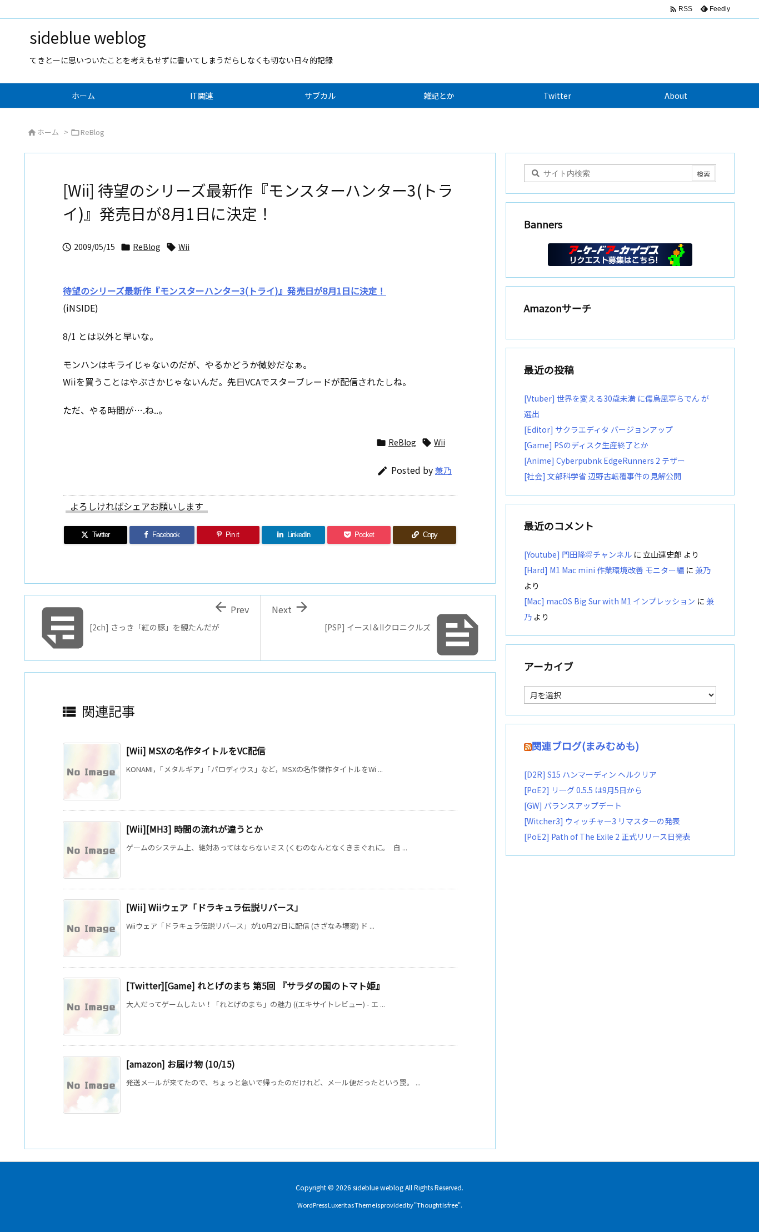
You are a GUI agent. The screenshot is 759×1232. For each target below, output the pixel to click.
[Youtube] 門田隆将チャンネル (578, 554)
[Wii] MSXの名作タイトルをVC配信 (196, 750)
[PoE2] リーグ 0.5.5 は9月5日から (583, 789)
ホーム (48, 132)
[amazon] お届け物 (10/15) (180, 1063)
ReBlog (92, 132)
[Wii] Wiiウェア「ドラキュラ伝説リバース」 (214, 907)
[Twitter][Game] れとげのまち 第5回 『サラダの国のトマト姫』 (255, 985)
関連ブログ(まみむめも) (585, 745)
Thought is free (437, 1204)
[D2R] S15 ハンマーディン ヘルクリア (590, 774)
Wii (183, 246)
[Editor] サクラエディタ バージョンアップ (598, 429)
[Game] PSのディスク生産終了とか (586, 444)
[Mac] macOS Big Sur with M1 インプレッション (609, 601)
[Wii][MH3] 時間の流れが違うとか (194, 828)
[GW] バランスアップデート (573, 805)
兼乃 (443, 470)
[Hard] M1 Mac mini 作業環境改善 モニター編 (604, 569)
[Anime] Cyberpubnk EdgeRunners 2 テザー (604, 460)
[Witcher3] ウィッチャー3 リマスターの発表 (602, 821)
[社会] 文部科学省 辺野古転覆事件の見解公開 (602, 476)
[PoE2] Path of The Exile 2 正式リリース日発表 (607, 836)
